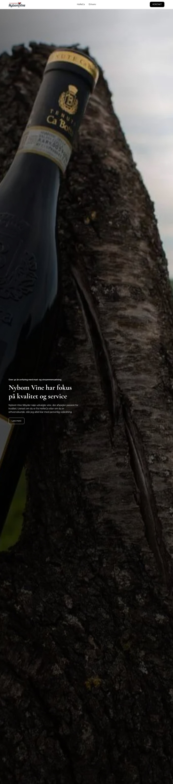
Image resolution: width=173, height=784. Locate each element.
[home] (17, 4)
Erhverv (92, 4)
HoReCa (81, 4)
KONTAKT (157, 4)
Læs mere (16, 421)
